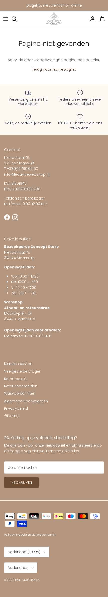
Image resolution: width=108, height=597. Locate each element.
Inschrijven (21, 482)
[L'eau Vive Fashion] (54, 19)
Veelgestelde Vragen (22, 371)
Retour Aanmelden (20, 386)
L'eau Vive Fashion (27, 580)
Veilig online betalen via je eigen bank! (29, 535)
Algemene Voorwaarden (26, 401)
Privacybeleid (16, 408)
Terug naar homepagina (54, 69)
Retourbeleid (15, 378)
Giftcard (11, 415)
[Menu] (5, 18)
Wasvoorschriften (19, 393)
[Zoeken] (16, 18)
